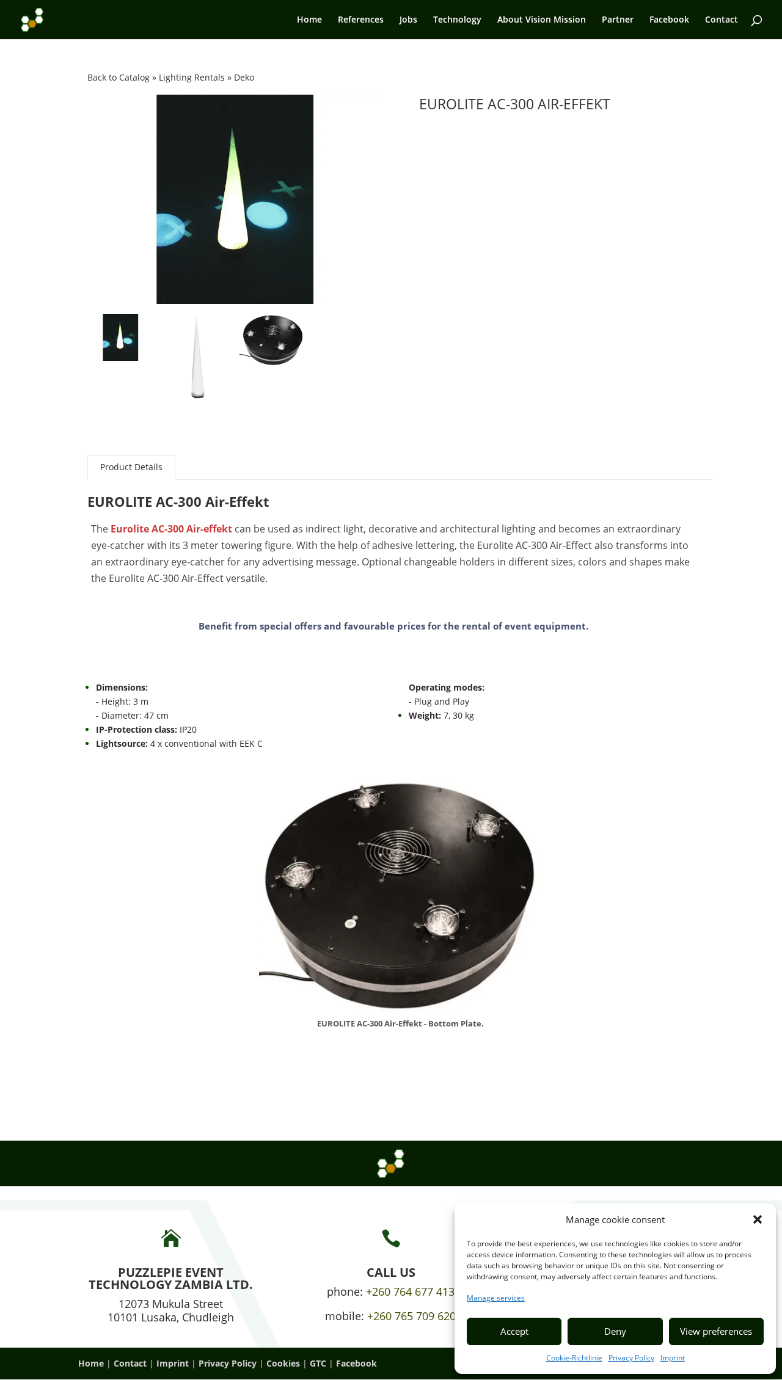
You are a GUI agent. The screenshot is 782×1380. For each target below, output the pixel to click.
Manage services (496, 1298)
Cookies (283, 1363)
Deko (244, 77)
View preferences (716, 1331)
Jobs (408, 20)
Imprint (672, 1358)
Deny (615, 1331)
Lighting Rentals (193, 77)
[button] (757, 1219)
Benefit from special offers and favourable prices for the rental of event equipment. (393, 626)
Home (309, 20)
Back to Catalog (119, 77)
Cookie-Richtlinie (574, 1358)
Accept (514, 1331)
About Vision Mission (541, 20)
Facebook (669, 20)
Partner (618, 20)
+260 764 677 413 (410, 1291)
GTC (318, 1363)
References (361, 20)
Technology (457, 20)
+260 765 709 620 (411, 1316)
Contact (721, 20)
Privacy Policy (631, 1358)
